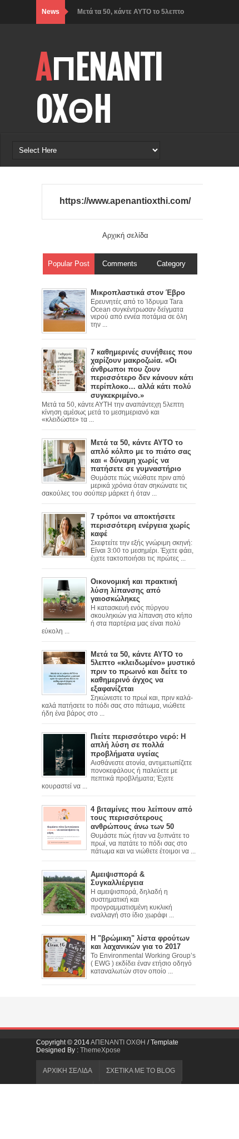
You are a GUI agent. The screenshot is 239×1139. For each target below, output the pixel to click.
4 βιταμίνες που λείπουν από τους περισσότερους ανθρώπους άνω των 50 (141, 818)
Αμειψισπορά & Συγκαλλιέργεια (118, 878)
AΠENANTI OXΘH (99, 88)
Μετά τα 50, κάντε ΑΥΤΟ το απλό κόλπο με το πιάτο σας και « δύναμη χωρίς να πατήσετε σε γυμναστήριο (141, 455)
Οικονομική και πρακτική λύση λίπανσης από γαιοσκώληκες (134, 590)
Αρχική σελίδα (125, 235)
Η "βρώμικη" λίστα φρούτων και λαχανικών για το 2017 (140, 942)
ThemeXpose (100, 1050)
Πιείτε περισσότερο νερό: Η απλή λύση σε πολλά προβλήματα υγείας (138, 745)
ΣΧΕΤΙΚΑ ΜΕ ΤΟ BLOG (140, 1071)
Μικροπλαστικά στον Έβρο (138, 292)
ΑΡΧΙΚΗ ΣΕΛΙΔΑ (67, 1071)
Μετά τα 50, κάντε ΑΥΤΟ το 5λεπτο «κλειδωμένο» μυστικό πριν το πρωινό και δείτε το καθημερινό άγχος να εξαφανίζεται (143, 671)
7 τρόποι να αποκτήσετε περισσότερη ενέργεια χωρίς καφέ (140, 525)
